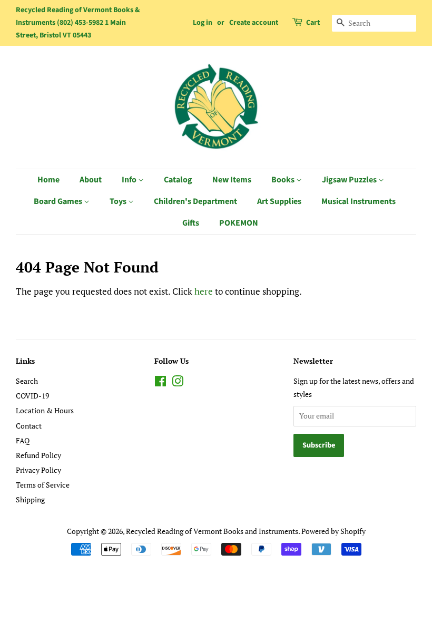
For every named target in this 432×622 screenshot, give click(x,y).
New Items (231, 180)
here (203, 291)
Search (27, 381)
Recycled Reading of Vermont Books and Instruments (212, 531)
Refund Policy (38, 455)
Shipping (30, 499)
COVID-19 (32, 396)
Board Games (59, 201)
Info (130, 180)
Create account (253, 22)
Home (48, 180)
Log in (202, 22)
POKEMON (238, 223)
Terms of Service (43, 485)
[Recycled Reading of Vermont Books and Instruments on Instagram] (177, 383)
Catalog (178, 180)
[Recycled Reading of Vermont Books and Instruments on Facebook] (160, 383)
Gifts (190, 223)
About (91, 180)
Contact (29, 426)
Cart (313, 22)
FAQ (23, 440)
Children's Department (195, 201)
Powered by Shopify (333, 531)
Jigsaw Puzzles (350, 180)
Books (283, 180)
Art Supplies (279, 201)
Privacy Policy (38, 470)
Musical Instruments (358, 201)
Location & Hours (45, 410)
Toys (119, 201)
